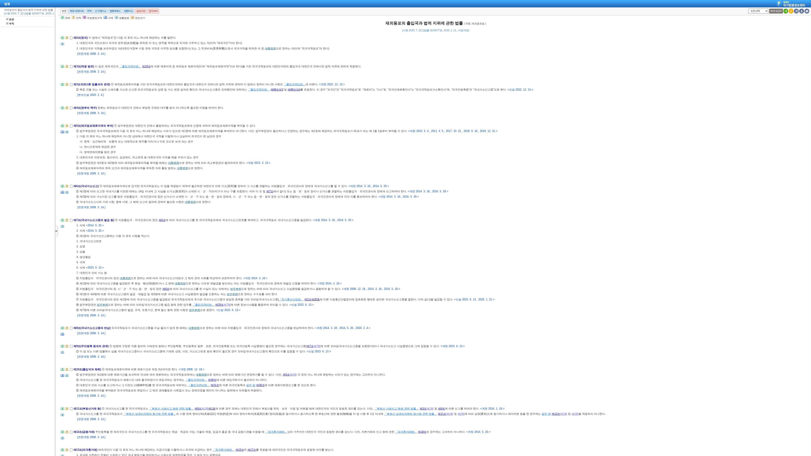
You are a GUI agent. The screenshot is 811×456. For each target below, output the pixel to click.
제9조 (198, 408)
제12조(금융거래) (84, 431)
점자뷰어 (153, 11)
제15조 (239, 449)
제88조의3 (277, 89)
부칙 (11, 23)
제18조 (422, 431)
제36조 (260, 385)
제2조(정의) (80, 37)
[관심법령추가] (791, 11)
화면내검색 (776, 11)
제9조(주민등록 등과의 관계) (91, 346)
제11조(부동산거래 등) (87, 408)
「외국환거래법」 (276, 431)
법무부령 (235, 288)
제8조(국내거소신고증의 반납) (92, 328)
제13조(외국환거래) (85, 449)
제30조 (212, 379)
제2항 (293, 374)
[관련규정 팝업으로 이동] (62, 133)
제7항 (227, 304)
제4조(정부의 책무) (85, 107)
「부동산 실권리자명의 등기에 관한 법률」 (149, 413)
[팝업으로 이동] (62, 45)
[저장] (801, 11)
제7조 (269, 191)
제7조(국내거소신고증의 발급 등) (94, 220)
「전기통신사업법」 (291, 299)
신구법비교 (100, 11)
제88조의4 (294, 89)
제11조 (442, 413)
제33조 (219, 304)
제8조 (441, 408)
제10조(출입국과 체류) (87, 369)
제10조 (146, 66)
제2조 (307, 299)
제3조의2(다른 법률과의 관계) (92, 84)
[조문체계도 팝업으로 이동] (62, 39)
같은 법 (250, 385)
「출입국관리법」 (130, 66)
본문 (11, 19)
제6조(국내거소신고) (86, 186)
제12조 (556, 413)
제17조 (252, 449)
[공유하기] (785, 11)
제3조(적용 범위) (84, 66)
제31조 (215, 385)
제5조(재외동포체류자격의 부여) (93, 125)
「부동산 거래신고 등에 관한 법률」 (171, 408)
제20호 (315, 299)
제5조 (286, 374)
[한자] (796, 11)
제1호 (211, 408)
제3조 (423, 408)
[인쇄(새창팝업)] (806, 11)
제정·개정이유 (77, 11)
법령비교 (128, 11)
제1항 (204, 408)
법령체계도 (115, 11)
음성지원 (140, 11)
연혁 (89, 11)
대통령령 (270, 48)
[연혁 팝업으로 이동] (67, 39)
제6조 (162, 220)
